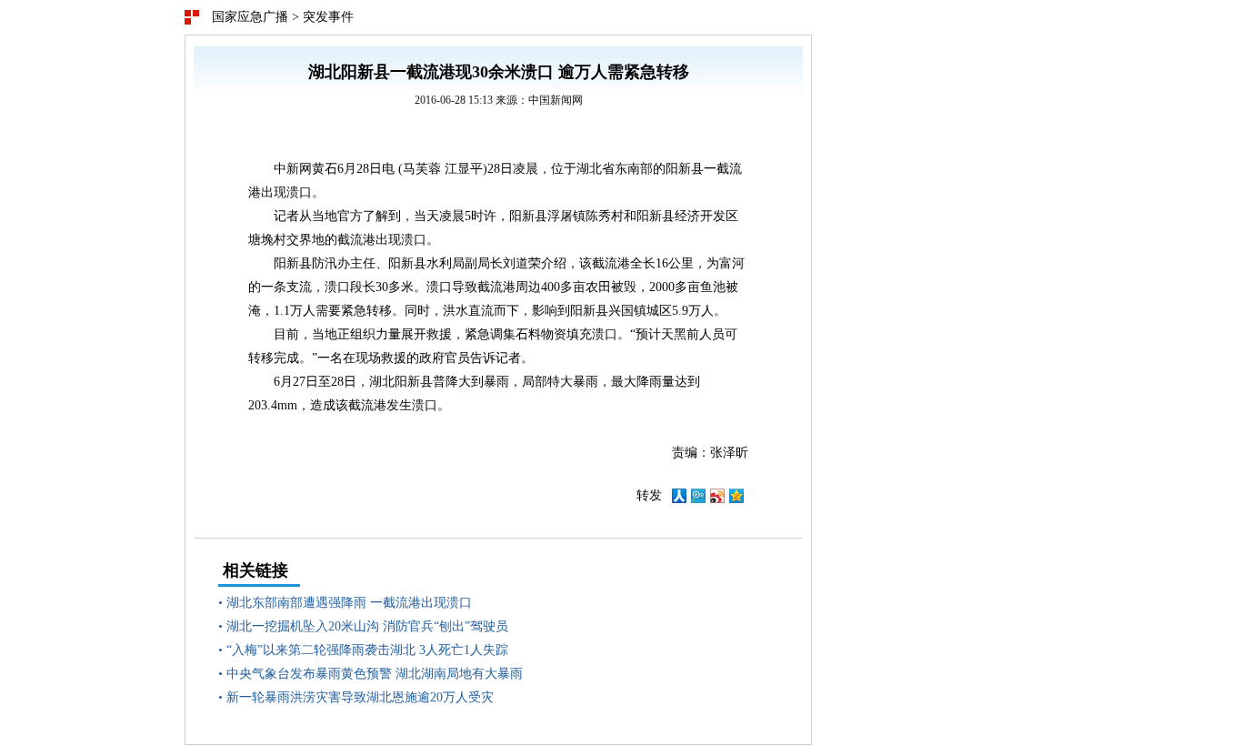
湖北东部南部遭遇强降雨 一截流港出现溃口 (349, 603)
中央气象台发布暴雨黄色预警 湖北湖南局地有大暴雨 (374, 673)
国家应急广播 (250, 17)
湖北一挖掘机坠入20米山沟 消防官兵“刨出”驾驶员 (367, 626)
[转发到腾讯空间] (736, 499)
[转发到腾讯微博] (698, 499)
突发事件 (328, 17)
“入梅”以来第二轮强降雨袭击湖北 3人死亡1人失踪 (367, 650)
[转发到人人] (679, 499)
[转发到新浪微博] (717, 499)
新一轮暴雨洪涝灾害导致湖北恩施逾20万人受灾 (360, 697)
